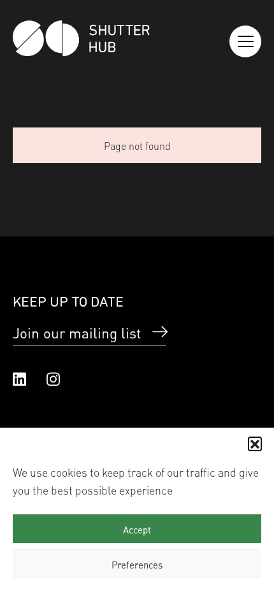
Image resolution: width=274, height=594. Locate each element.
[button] (255, 443)
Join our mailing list (77, 332)
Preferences (137, 564)
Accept (137, 529)
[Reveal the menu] (245, 41)
